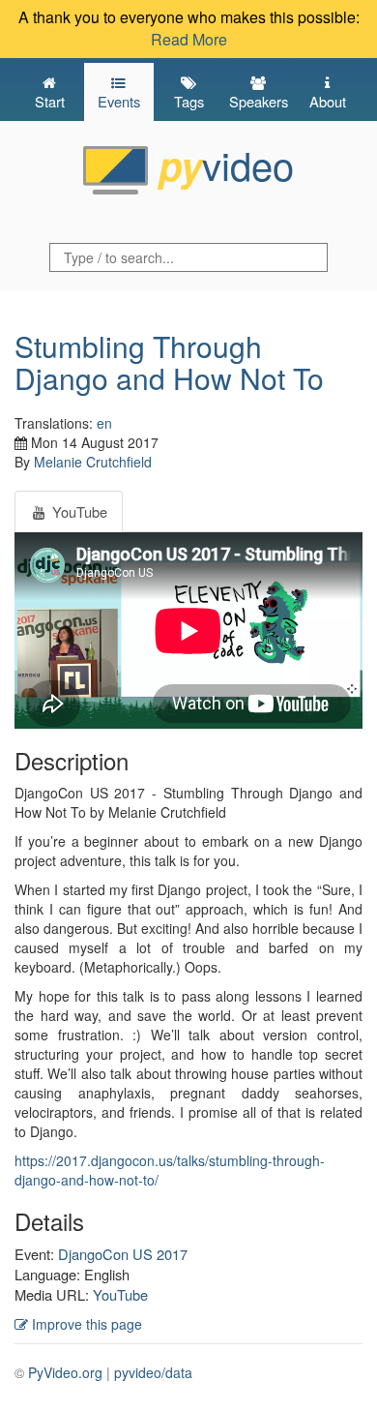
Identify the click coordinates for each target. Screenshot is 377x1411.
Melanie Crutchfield (93, 461)
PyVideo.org (65, 1372)
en (104, 423)
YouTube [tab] (77, 511)
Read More (189, 39)
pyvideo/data (153, 1372)
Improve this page (85, 1324)
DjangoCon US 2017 (123, 1254)
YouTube (120, 1294)
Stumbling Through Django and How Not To (169, 362)
